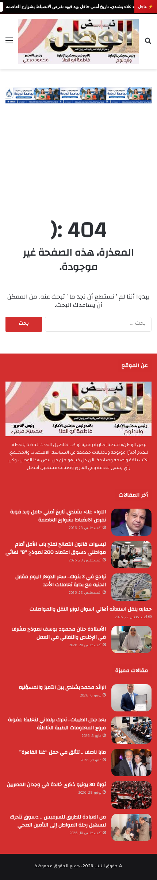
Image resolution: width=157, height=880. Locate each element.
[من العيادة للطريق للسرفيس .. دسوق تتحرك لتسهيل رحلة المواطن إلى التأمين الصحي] (131, 827)
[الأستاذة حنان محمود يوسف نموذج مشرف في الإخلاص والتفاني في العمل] (131, 639)
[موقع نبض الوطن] (78, 41)
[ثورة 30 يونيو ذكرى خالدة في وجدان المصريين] (131, 795)
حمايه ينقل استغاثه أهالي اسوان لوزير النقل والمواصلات (91, 609)
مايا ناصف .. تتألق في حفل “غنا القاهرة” (62, 752)
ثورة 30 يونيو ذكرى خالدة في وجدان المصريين (56, 784)
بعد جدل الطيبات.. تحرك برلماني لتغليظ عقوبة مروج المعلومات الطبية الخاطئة (57, 724)
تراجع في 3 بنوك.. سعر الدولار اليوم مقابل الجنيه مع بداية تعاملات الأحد (60, 580)
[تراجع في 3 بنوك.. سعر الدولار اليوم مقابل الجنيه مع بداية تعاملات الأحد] (131, 587)
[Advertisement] (78, 153)
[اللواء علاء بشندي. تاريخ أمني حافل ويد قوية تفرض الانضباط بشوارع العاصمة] (131, 522)
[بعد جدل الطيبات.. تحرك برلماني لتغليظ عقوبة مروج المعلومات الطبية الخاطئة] (131, 730)
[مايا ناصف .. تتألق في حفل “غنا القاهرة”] (131, 762)
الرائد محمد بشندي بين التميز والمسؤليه (62, 687)
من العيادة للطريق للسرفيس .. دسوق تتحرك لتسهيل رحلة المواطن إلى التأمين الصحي (58, 821)
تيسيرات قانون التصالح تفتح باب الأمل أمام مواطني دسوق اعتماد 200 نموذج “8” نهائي (55, 548)
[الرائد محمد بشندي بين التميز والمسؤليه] (131, 697)
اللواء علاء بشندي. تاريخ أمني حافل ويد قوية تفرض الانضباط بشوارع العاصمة (73, 6)
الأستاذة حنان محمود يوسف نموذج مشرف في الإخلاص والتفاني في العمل (59, 633)
